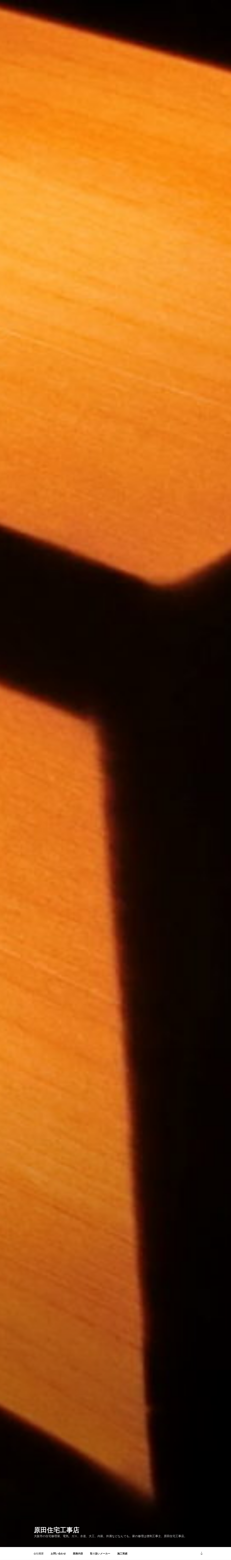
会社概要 (39, 1553)
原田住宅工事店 (56, 1530)
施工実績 (122, 1553)
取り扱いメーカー (100, 1553)
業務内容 (78, 1553)
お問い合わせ (58, 1553)
